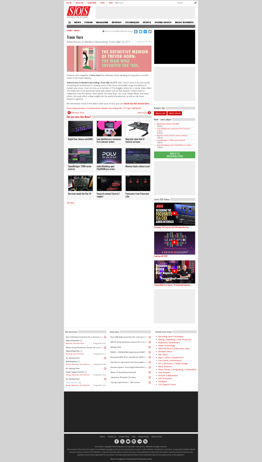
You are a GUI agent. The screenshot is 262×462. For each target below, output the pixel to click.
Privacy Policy (143, 436)
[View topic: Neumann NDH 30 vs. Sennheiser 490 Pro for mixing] (149, 357)
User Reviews (164, 372)
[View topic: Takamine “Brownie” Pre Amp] (149, 377)
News (77, 22)
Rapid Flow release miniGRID (168, 124)
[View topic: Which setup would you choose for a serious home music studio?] (105, 347)
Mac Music (163, 354)
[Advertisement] (174, 178)
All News (70, 202)
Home (69, 22)
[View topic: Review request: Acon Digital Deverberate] (149, 367)
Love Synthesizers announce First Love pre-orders (173, 129)
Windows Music (165, 351)
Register (79, 3)
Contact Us (112, 436)
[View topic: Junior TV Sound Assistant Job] (149, 372)
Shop (102, 3)
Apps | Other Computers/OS (171, 357)
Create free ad (175, 113)
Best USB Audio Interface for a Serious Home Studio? (85, 337)
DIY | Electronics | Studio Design (173, 363)
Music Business (184, 22)
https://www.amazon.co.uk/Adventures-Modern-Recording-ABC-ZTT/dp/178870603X (104, 108)
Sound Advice (163, 22)
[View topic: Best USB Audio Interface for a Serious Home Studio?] (105, 337)
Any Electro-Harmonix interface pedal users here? (130, 362)
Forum (88, 22)
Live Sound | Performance (170, 360)
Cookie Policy (124, 436)
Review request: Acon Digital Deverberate (129, 367)
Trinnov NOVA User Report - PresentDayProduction (172, 284)
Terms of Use (156, 436)
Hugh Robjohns (72, 382)
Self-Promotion (165, 378)
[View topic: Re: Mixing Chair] (105, 358)
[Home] (79, 11)
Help (111, 3)
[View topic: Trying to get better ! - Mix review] (149, 382)
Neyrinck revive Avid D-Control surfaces (172, 135)
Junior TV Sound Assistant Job (123, 372)
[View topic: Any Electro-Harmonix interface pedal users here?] (149, 362)
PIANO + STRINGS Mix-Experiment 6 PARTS (128, 352)
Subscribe (92, 3)
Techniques (132, 22)
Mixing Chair (116, 347)
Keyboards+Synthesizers (169, 342)
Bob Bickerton (71, 361)
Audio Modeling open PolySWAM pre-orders (174, 145)
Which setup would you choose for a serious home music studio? (85, 347)
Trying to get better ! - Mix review (125, 382)
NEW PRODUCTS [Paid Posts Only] (173, 348)
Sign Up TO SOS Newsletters (175, 155)
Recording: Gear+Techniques (75, 343)
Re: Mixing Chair (73, 358)
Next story (142, 112)
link (80, 132)
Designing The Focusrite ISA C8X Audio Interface (171, 227)
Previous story (78, 112)
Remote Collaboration (168, 375)
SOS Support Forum (167, 384)
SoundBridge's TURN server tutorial (171, 140)
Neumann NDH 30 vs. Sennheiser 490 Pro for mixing (130, 357)
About (102, 436)
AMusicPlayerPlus (73, 340)
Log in (69, 3)
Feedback (162, 381)
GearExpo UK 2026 (160, 256)
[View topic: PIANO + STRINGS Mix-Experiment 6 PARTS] (149, 352)
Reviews (116, 22)
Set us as (119, 31)
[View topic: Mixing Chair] (149, 347)
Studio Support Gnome (75, 372)
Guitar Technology (166, 345)
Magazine (102, 22)
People (147, 22)
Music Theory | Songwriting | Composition (177, 369)
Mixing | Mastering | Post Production (78, 364)
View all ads (160, 113)
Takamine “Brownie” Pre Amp (123, 377)
